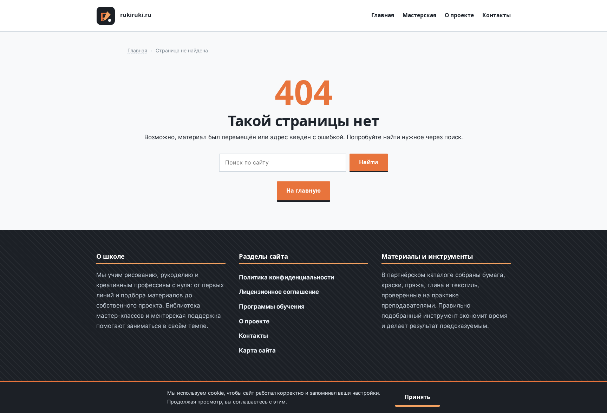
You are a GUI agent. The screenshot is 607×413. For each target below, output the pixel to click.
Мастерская (419, 15)
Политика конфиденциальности (286, 277)
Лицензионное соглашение (279, 291)
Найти (368, 162)
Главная (382, 15)
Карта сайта (257, 350)
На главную (303, 190)
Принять (417, 397)
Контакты (496, 15)
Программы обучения (272, 306)
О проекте (459, 15)
